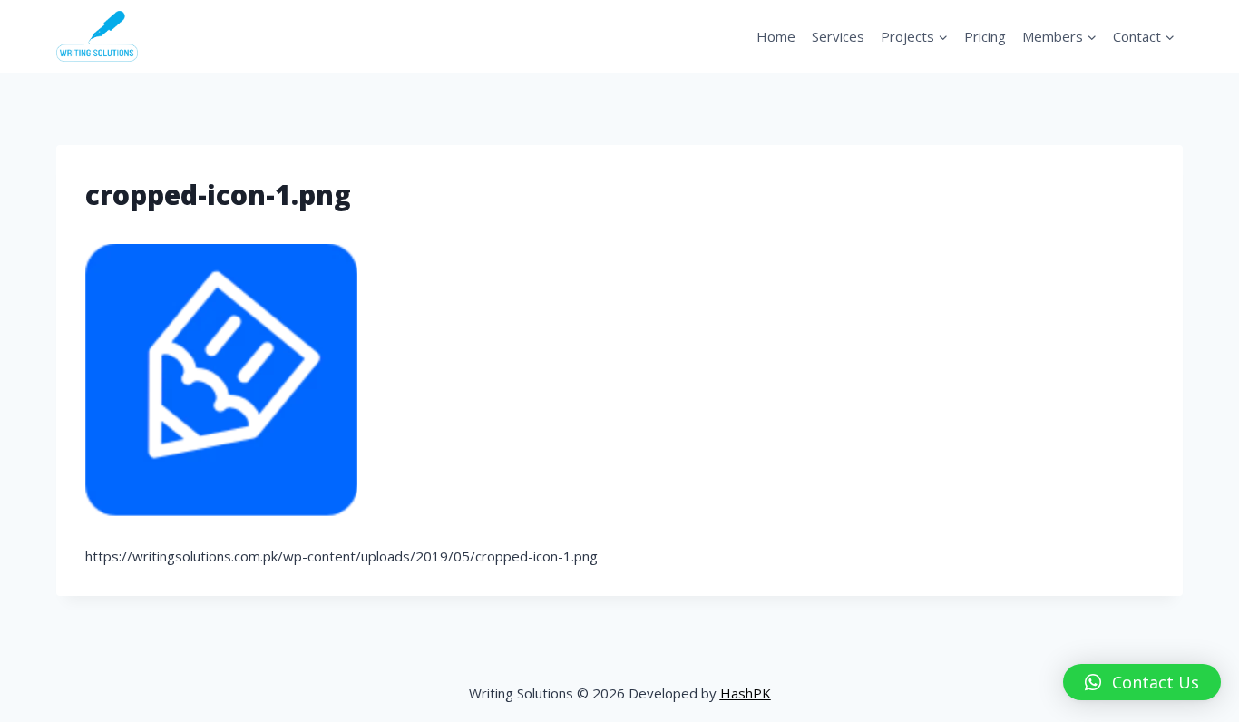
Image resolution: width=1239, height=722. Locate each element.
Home (775, 36)
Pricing (985, 36)
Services (838, 36)
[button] (1142, 682)
